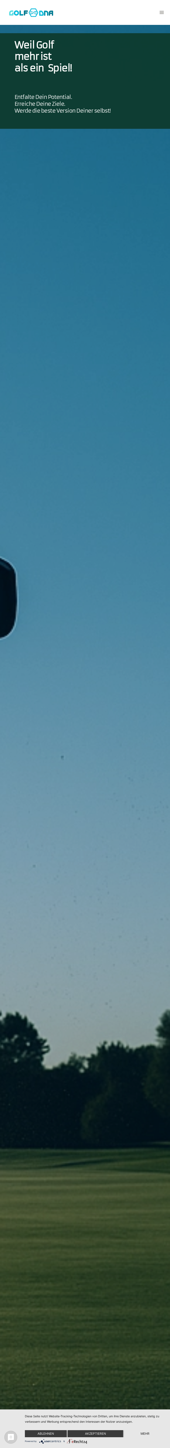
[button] (162, 12)
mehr (145, 1434)
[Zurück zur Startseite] (32, 12)
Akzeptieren (95, 1434)
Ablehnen (46, 1434)
